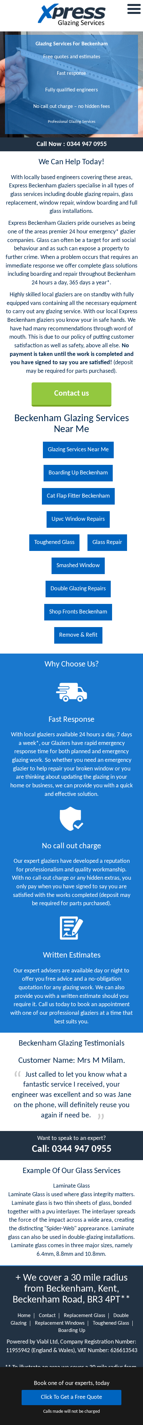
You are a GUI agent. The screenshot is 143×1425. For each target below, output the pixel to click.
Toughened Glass (111, 1323)
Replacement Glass (84, 1315)
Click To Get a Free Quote (71, 1397)
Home (24, 1315)
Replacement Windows (59, 1323)
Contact (47, 1315)
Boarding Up (71, 1330)
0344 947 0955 (87, 144)
